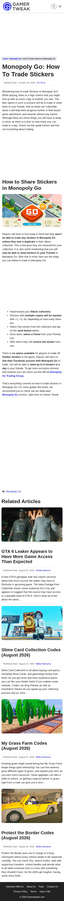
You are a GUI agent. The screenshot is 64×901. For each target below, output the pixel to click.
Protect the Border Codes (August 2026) (27, 835)
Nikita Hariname (43, 664)
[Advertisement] (32, 33)
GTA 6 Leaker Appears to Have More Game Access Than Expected (27, 556)
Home (5, 59)
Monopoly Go (15, 59)
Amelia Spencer (43, 570)
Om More (41, 82)
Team (41, 886)
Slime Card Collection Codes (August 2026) (31, 652)
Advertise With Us (15, 886)
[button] (53, 6)
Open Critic (45, 891)
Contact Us (52, 886)
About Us (31, 886)
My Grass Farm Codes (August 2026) (24, 746)
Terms (34, 891)
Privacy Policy (21, 891)
